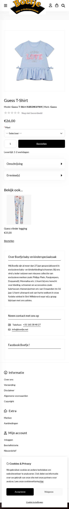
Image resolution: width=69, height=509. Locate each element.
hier (42, 481)
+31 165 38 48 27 (32, 324)
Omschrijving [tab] (15, 163)
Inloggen (8, 439)
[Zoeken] (63, 5)
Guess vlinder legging (15, 228)
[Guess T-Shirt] (34, 90)
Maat (7, 127)
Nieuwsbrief (10, 450)
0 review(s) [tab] (13, 175)
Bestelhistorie (11, 445)
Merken (8, 417)
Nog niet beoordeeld (32, 113)
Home (7, 15)
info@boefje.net (20, 329)
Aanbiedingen (11, 423)
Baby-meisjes (19, 15)
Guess (53, 106)
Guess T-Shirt (35, 15)
